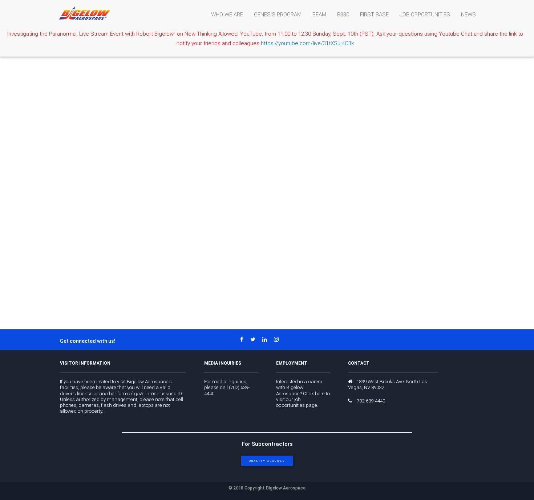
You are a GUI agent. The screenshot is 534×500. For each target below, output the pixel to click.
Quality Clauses (267, 461)
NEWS (468, 14)
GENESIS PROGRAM (278, 14)
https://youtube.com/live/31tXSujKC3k (307, 43)
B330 (343, 14)
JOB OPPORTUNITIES (425, 14)
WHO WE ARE (227, 14)
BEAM (319, 14)
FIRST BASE (374, 14)
